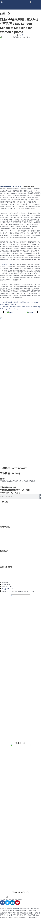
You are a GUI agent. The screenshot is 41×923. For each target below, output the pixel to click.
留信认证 (3, 556)
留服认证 (3, 553)
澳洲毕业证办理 (5, 511)
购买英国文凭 (31, 481)
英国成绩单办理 (5, 531)
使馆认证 (3, 558)
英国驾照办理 (4, 573)
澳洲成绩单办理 (5, 535)
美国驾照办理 (4, 569)
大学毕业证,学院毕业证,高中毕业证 (11, 899)
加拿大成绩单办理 (5, 533)
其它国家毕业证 (5, 520)
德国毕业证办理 (5, 513)
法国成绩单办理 (5, 540)
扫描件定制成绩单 (5, 542)
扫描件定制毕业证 (5, 518)
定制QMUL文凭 (22, 481)
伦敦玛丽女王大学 (5, 264)
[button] (3, 312)
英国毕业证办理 (5, 507)
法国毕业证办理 (5, 515)
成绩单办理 (5, 527)
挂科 (18, 908)
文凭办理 (4, 502)
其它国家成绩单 (5, 544)
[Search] (40, 496)
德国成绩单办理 (5, 538)
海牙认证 (3, 560)
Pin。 (36, 917)
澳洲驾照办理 (4, 576)
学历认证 (4, 551)
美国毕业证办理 (5, 504)
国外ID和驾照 (6, 567)
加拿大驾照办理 (5, 571)
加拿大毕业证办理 (5, 509)
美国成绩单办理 (5, 529)
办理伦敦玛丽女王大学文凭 (8, 481)
